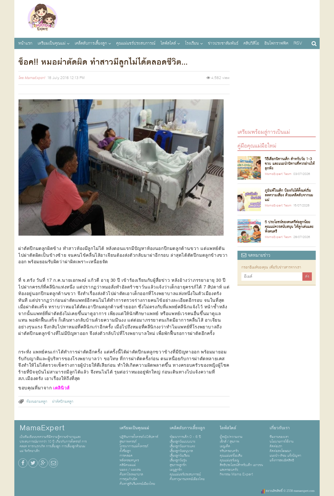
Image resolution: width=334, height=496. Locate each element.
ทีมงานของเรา (279, 436)
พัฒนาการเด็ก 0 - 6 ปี (185, 436)
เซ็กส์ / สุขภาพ (229, 441)
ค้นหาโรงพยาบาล (131, 474)
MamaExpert (42, 18)
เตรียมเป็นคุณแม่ (51, 43)
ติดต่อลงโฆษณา (280, 451)
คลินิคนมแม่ (128, 465)
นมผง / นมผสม (130, 469)
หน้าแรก (25, 43)
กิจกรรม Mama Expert (236, 474)
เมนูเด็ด (225, 446)
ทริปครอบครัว (229, 451)
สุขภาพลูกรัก (178, 465)
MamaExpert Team (278, 174)
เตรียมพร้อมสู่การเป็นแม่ (263, 132)
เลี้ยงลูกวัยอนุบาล (181, 451)
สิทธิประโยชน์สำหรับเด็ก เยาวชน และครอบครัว (241, 467)
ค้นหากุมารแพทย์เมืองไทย (187, 479)
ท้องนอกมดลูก (36, 401)
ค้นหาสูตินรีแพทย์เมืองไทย (137, 483)
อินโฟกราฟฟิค (276, 43)
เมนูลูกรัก (176, 469)
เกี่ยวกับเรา (280, 428)
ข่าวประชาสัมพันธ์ (223, 43)
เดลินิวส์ (61, 387)
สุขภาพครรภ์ (128, 441)
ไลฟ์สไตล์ (168, 43)
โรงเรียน (192, 43)
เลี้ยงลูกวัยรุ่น (178, 460)
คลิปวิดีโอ (251, 43)
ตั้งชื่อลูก (125, 451)
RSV (298, 43)
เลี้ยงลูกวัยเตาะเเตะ (182, 446)
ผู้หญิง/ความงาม (231, 436)
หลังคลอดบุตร (129, 460)
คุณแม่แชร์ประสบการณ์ (135, 43)
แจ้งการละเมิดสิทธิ (282, 460)
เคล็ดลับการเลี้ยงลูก (91, 43)
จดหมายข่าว (258, 255)
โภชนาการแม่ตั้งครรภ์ (134, 446)
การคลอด (126, 455)
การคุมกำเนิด (128, 479)
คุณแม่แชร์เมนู (229, 460)
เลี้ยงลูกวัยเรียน (180, 455)
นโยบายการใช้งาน (282, 441)
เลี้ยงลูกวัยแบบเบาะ (182, 441)
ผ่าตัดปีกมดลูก (62, 401)
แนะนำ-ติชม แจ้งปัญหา (285, 455)
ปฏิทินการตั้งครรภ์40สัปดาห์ (139, 436)
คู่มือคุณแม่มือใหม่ (256, 146)
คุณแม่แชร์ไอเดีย (231, 455)
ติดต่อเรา (276, 446)
